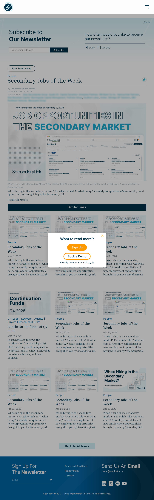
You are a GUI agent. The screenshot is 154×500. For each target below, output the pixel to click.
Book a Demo (77, 256)
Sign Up (77, 247)
